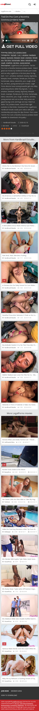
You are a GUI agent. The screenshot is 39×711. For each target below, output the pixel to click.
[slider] (13, 41)
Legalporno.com (6, 4)
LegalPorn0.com (17, 702)
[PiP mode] (32, 40)
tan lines (16, 63)
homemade (16, 60)
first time (8, 60)
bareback (32, 55)
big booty (10, 58)
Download (25, 126)
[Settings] (28, 40)
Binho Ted (11, 52)
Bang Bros (7, 472)
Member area (16, 691)
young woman (25, 63)
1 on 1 (19, 55)
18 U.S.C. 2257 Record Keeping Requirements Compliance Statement (17, 704)
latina (22, 60)
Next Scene (26, 133)
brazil (22, 58)
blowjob (17, 58)
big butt (13, 55)
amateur (25, 55)
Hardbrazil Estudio (9, 122)
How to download (9, 695)
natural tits (29, 60)
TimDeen (7, 502)
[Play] (3, 40)
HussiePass (7, 562)
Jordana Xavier (21, 52)
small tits (9, 63)
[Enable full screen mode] (35, 40)
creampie (28, 58)
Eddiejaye (7, 532)
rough (3, 63)
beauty (3, 58)
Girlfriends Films (9, 442)
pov (35, 60)
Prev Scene (13, 133)
